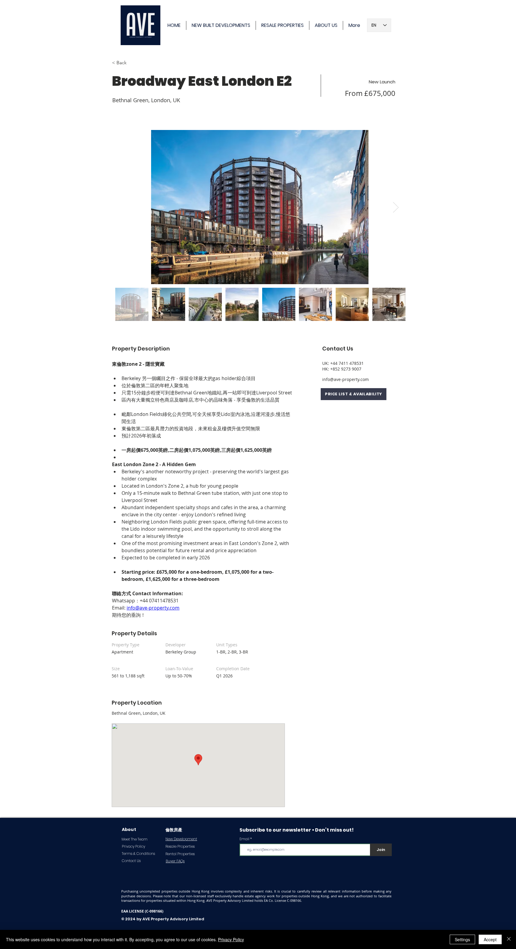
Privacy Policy (231, 939)
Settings (462, 939)
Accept (490, 939)
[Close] (508, 939)
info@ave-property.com (345, 379)
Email (244, 839)
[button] (353, 394)
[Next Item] (395, 207)
